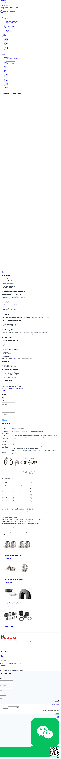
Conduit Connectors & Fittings (9, 26)
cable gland (8, 372)
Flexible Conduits (7, 27)
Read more (7, 558)
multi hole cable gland (16, 334)
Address (3, 408)
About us (3, 16)
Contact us (4, 35)
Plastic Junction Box (9, 31)
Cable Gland (6, 19)
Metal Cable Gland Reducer (14, 579)
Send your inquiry (4, 420)
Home (3, 14)
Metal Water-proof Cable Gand (11, 22)
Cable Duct (6, 18)
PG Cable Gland (10, 627)
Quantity (3, 411)
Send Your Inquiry (2, 695)
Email (3, 403)
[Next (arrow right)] (1, 698)
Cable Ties (6, 25)
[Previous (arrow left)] (0, 698)
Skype (58, 757)
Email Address (3, 665)
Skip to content (3, 0)
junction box (15, 358)
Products (3, 17)
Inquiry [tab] (4, 390)
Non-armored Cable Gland (13, 555)
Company (3, 400)
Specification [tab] (5, 391)
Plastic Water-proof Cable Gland (12, 21)
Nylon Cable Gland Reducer (14, 603)
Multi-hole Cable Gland (10, 23)
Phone (1, 686)
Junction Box (6, 30)
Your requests (4, 414)
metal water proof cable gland (9, 304)
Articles (3, 34)
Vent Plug (5, 70)
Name (3, 397)
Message (1, 689)
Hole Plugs (6, 29)
